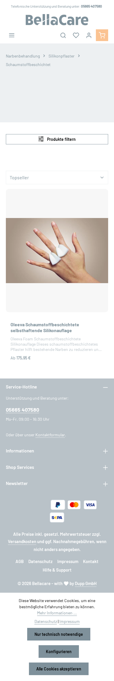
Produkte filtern (61, 139)
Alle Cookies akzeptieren (58, 668)
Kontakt (91, 561)
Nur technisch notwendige (58, 634)
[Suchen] (63, 35)
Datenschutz (40, 561)
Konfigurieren (59, 651)
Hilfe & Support (57, 569)
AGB (19, 561)
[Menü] (12, 35)
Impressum (67, 561)
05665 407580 (22, 409)
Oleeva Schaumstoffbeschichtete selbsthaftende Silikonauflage (45, 327)
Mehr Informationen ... (57, 612)
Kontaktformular (50, 434)
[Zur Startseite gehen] (57, 19)
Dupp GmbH (85, 583)
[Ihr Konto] (89, 35)
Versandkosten (22, 541)
